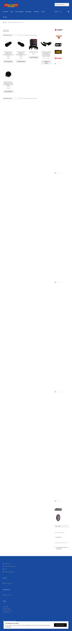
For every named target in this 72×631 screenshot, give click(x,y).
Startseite (5, 11)
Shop (11, 11)
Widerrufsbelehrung (9, 571)
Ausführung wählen (46, 62)
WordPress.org (6, 612)
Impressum (7, 563)
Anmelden (5, 606)
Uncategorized (8, 595)
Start (6, 22)
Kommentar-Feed (7, 610)
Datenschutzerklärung (10, 566)
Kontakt (5, 17)
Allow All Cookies (60, 625)
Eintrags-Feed (6, 608)
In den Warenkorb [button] (8, 61)
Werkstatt (36, 11)
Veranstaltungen (19, 11)
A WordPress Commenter (61, 547)
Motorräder (28, 11)
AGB (6, 569)
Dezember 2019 (8, 583)
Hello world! (58, 537)
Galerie (43, 11)
